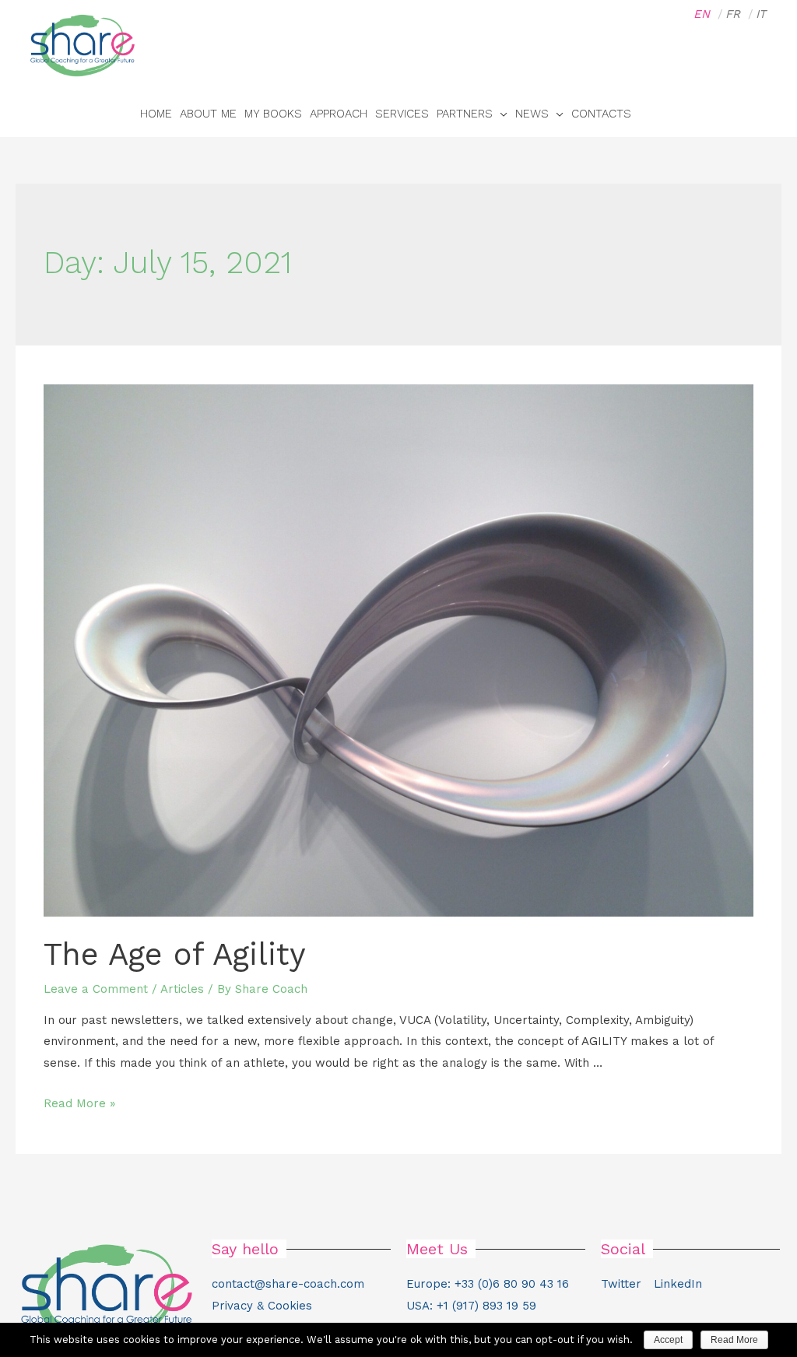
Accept (668, 1339)
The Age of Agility (175, 954)
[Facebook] (691, 114)
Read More (734, 1339)
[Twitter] (722, 114)
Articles (182, 989)
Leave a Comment (96, 989)
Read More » (79, 1103)
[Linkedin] (753, 114)
